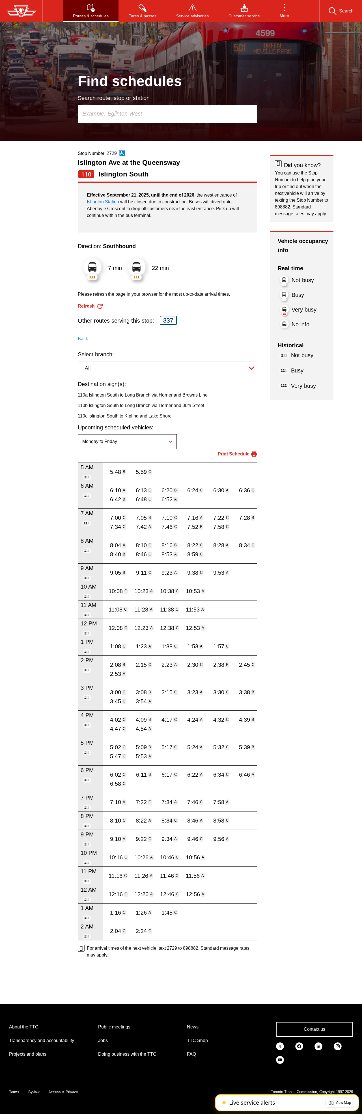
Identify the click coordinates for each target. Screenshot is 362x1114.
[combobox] (167, 114)
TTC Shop (197, 1040)
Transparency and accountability (41, 1040)
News (193, 1026)
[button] (284, 11)
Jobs (103, 1040)
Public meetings (114, 1026)
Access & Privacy (63, 1092)
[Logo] (21, 11)
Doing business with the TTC (127, 1054)
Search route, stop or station (114, 98)
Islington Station (103, 201)
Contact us (314, 1029)
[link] (280, 1045)
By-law (33, 1092)
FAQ (191, 1054)
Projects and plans (27, 1054)
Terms (14, 1092)
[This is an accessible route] (122, 153)
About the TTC (23, 1026)
